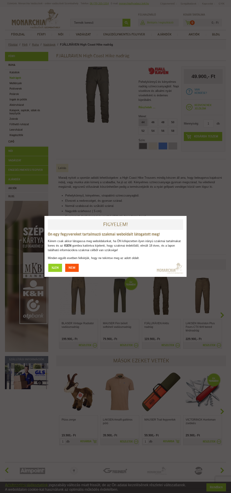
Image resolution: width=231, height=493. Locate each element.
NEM (72, 267)
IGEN (55, 267)
